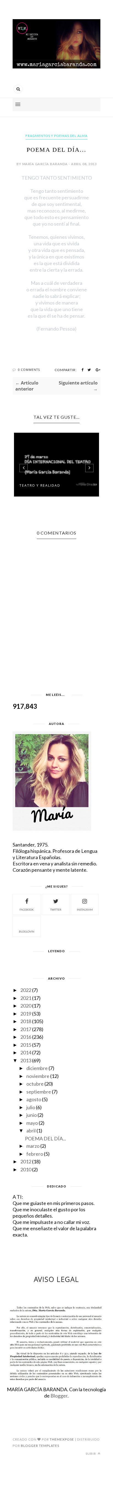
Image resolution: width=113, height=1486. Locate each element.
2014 (25, 1052)
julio (30, 1107)
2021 (25, 998)
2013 (25, 1060)
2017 (25, 1029)
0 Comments (29, 370)
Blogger (58, 1396)
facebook (26, 909)
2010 (25, 1169)
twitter (55, 909)
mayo (32, 1123)
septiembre (38, 1092)
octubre (35, 1084)
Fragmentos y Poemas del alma (56, 136)
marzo (32, 1146)
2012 (25, 1161)
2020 (25, 1006)
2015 (25, 1045)
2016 (25, 1037)
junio (31, 1115)
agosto (33, 1099)
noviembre (37, 1076)
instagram (85, 909)
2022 (25, 990)
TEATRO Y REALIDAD (39, 485)
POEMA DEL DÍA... (45, 1138)
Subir (91, 1453)
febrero (34, 1154)
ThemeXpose (62, 1439)
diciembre (37, 1068)
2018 (25, 1021)
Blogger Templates (40, 1446)
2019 (25, 1014)
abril (31, 1131)
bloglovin (26, 931)
